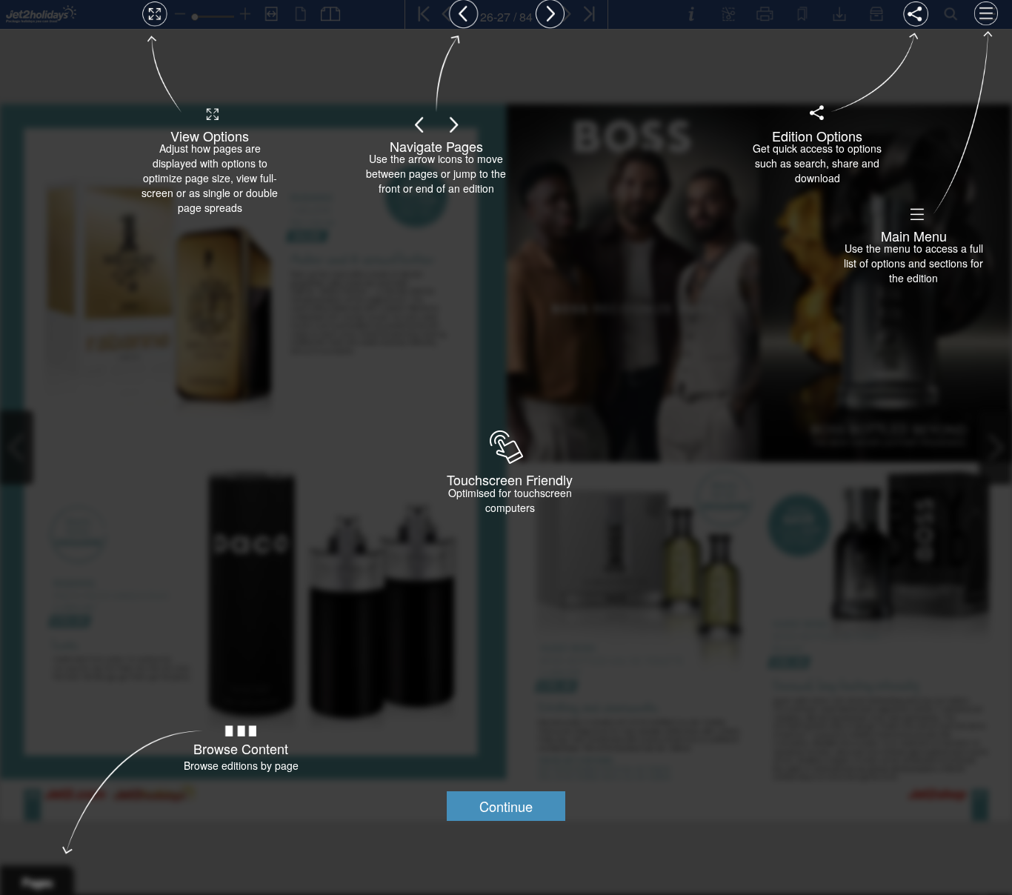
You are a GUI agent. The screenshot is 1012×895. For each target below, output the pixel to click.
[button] (506, 806)
